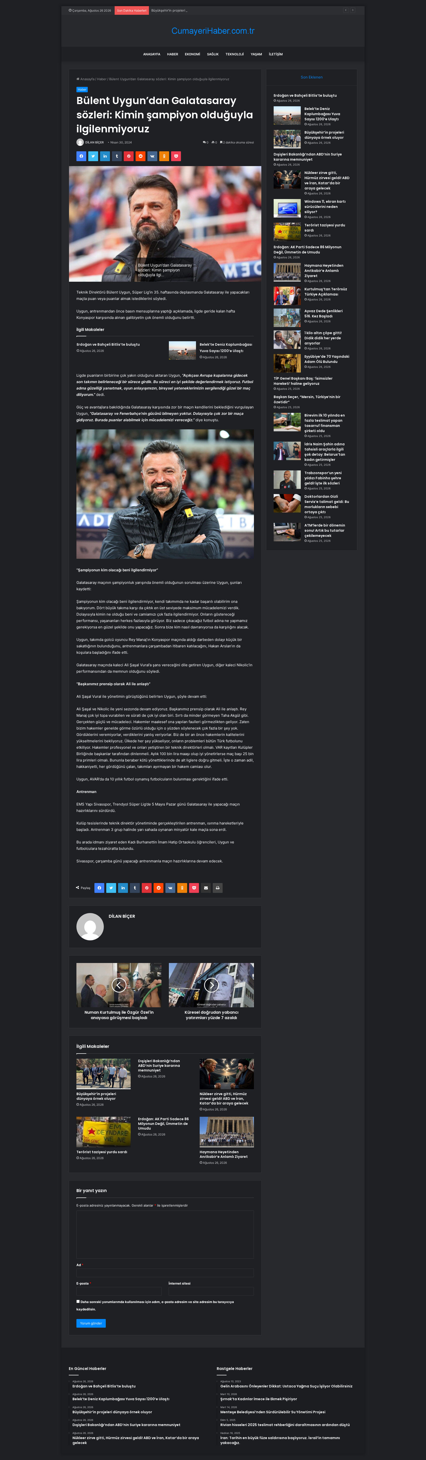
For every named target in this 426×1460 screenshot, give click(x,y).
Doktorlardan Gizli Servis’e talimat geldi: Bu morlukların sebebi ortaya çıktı (326, 504)
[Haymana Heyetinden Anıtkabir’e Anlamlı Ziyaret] (227, 1132)
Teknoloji (235, 54)
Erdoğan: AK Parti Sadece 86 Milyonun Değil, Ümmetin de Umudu (163, 1124)
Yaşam (256, 54)
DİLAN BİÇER (94, 142)
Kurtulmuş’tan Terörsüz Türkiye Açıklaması (325, 292)
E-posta (83, 1283)
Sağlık (213, 54)
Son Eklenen (312, 77)
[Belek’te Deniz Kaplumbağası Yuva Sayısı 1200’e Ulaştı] (182, 350)
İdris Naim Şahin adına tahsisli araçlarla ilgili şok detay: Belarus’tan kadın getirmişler (324, 452)
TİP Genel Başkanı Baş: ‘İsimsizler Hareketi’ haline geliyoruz (303, 381)
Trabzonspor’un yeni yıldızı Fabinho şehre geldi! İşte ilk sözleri (323, 478)
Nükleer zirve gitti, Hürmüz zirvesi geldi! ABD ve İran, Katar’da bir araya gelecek (224, 1098)
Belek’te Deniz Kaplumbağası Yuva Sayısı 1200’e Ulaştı (322, 114)
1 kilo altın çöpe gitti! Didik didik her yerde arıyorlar (323, 338)
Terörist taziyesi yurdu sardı (101, 1151)
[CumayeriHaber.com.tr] (213, 31)
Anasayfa (151, 54)
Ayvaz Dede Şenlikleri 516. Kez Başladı (323, 314)
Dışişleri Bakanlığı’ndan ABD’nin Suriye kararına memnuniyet (159, 1065)
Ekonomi (192, 54)
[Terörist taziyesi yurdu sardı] (103, 1132)
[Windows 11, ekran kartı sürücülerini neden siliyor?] (287, 208)
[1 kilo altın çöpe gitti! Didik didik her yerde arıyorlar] (287, 339)
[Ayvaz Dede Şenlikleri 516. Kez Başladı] (287, 318)
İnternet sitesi (180, 1283)
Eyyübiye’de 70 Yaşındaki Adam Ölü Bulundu (326, 359)
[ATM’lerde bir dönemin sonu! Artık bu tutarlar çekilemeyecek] (287, 532)
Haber (172, 54)
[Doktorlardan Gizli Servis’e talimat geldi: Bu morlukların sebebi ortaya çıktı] (287, 503)
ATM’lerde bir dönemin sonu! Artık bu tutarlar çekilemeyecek (324, 530)
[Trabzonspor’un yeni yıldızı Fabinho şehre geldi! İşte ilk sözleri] (287, 479)
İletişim (276, 54)
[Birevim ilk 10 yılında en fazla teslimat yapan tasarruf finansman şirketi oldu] (287, 422)
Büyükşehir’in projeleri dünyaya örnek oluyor (185, 10)
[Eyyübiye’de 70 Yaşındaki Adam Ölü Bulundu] (287, 363)
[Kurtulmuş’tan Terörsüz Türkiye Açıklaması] (287, 296)
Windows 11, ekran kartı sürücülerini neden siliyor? (325, 206)
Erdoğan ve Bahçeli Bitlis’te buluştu (108, 344)
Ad (79, 1265)
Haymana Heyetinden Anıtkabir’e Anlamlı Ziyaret (224, 1154)
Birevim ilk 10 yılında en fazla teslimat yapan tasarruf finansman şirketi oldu (324, 423)
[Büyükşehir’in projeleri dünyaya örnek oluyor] (103, 1074)
